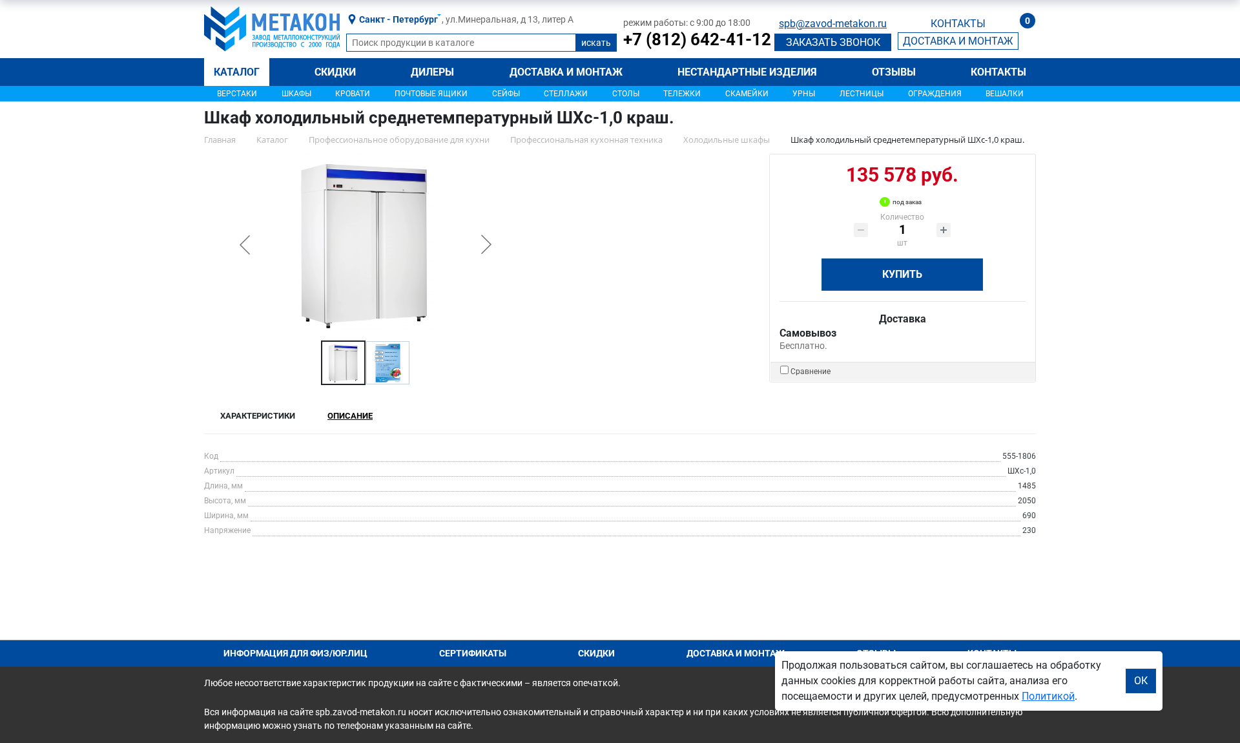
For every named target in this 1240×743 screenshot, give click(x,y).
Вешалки (1005, 93)
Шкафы (296, 93)
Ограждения (935, 93)
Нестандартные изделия (747, 72)
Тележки (682, 93)
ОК (1141, 681)
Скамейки (747, 93)
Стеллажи (566, 93)
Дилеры (432, 72)
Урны (803, 93)
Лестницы (862, 93)
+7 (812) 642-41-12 (697, 39)
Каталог (237, 72)
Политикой (1048, 696)
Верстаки (237, 93)
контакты (958, 23)
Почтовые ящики (431, 93)
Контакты (998, 72)
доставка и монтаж (958, 41)
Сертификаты (472, 653)
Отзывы (894, 72)
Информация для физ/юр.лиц (295, 653)
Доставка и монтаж (566, 72)
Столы (625, 93)
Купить (902, 274)
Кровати (352, 93)
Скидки (335, 72)
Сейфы (506, 93)
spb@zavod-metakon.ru (833, 23)
